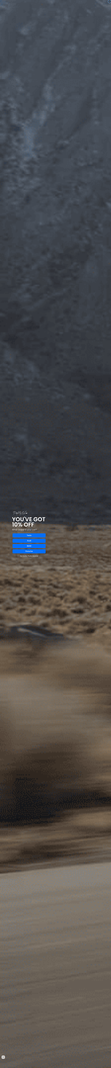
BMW (29, 546)
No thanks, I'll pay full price (29, 556)
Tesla (29, 535)
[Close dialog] (109, 1)
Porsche (29, 551)
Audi (29, 540)
